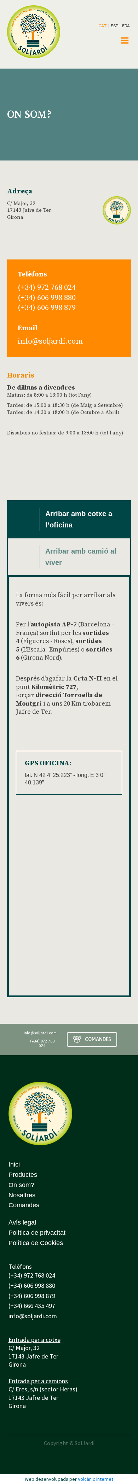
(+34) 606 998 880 (47, 298)
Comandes (23, 1205)
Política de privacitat (36, 1232)
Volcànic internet (95, 1479)
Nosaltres (21, 1195)
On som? (21, 1184)
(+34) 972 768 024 (47, 287)
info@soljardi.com (50, 341)
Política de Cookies (35, 1242)
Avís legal (22, 1222)
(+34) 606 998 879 (47, 307)
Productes (22, 1174)
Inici (14, 1164)
